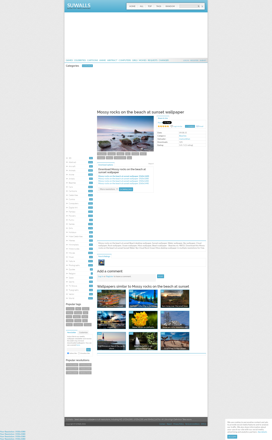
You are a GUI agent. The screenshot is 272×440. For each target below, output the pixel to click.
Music (71, 257)
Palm (85, 316)
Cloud (87, 324)
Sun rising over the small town (175, 306)
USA (69, 316)
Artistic (72, 178)
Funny (71, 220)
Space (71, 277)
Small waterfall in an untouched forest (143, 347)
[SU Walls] (78, 8)
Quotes (72, 269)
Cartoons (92, 60)
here (78, 345)
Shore (69, 320)
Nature (72, 261)
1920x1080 (72, 365)
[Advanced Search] (202, 6)
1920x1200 (85, 365)
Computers (125, 60)
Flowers (72, 216)
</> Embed (190, 126)
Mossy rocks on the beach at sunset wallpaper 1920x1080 (123, 178)
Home (132, 6)
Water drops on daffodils (143, 327)
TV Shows (73, 286)
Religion (72, 273)
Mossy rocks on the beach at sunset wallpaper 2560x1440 (123, 183)
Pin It (160, 122)
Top (150, 6)
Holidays (72, 232)
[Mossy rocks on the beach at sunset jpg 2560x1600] (125, 150)
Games (69, 60)
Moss (78, 320)
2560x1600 (85, 368)
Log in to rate (163, 126)
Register (194, 60)
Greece (70, 309)
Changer (164, 60)
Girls (134, 60)
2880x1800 (72, 372)
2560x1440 (72, 368)
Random (170, 6)
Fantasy (72, 211)
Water (76, 316)
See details (262, 432)
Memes (72, 240)
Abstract (112, 60)
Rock (69, 324)
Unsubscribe (85, 353)
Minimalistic (74, 244)
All (141, 6)
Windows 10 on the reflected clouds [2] (111, 326)
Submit (203, 60)
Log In (186, 60)
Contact (162, 424)
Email (201, 126)
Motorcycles (74, 249)
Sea (85, 312)
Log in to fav (177, 126)
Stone (85, 309)
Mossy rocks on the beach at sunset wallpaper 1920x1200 (123, 181)
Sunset (111, 154)
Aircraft (72, 166)
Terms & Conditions (192, 424)
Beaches (72, 183)
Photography (74, 265)
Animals (72, 170)
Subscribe (73, 353)
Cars (71, 187)
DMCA (203, 424)
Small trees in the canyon (175, 348)
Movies (142, 60)
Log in (100, 276)
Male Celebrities (76, 236)
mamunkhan (184, 139)
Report (151, 163)
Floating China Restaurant (111, 306)
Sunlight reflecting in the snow (143, 306)
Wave (69, 312)
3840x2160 (85, 372)
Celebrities (80, 60)
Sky (84, 320)
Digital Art (73, 207)
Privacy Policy (178, 424)
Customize (87, 66)
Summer (78, 324)
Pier (78, 309)
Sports (71, 281)
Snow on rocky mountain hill (175, 327)
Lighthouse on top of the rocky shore (111, 347)
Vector (71, 294)
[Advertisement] (136, 35)
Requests (152, 60)
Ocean (78, 312)
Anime (102, 60)
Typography (74, 290)
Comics (72, 199)
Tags (158, 6)
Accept (232, 436)
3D (70, 158)
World (71, 298)
